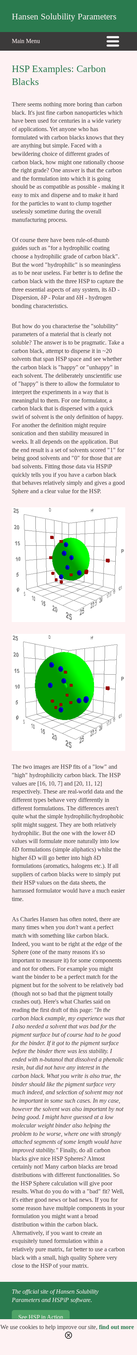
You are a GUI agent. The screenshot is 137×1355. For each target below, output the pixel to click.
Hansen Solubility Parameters (64, 16)
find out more (116, 1327)
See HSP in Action (40, 1317)
